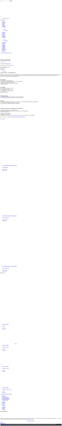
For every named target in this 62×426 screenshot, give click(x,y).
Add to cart (2, 69)
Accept (1, 425)
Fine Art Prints (4, 49)
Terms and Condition (5, 397)
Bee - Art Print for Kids (5, 167)
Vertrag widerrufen (5, 400)
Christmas (3, 51)
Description (4, 70)
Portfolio (3, 401)
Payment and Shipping (5, 399)
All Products (4, 42)
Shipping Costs (8, 63)
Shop (3, 404)
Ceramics (3, 47)
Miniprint (21, 116)
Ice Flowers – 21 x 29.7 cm (5, 347)
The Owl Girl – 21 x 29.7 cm (5, 368)
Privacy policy (4, 396)
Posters (3, 50)
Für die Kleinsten (13, 116)
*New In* (3, 43)
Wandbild (7, 324)
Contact (3, 403)
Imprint (3, 395)
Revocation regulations (5, 398)
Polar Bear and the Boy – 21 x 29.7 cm (6, 389)
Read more (4, 350)
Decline (4, 425)
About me (3, 402)
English (1, 422)
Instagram (3, 409)
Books (3, 44)
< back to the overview (3, 52)
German (1, 423)
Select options (4, 170)
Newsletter (4, 405)
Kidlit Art (3, 48)
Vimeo (3, 408)
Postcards (3, 46)
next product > (9, 52)
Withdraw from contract (31, 420)
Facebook (3, 407)
